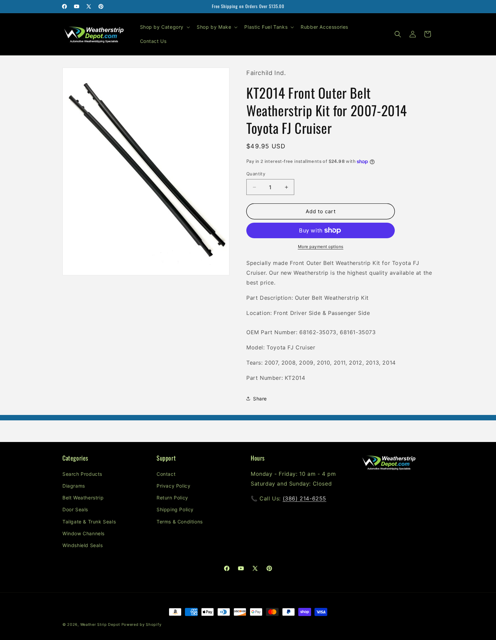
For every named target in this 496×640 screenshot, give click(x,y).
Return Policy (172, 497)
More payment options (320, 246)
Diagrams (73, 486)
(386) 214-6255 (304, 498)
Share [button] (260, 398)
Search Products (82, 474)
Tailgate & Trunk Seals (89, 521)
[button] (164, 27)
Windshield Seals (82, 545)
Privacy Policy (173, 486)
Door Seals (75, 509)
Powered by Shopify (141, 624)
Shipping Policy (175, 509)
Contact (166, 474)
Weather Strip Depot (100, 624)
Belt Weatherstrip (83, 497)
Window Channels (83, 533)
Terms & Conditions (180, 521)
